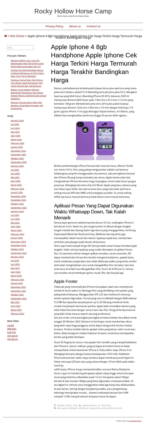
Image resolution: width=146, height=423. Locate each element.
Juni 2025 (15, 173)
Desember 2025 (18, 151)
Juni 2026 (15, 128)
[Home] (5, 36)
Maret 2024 (16, 230)
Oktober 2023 (17, 249)
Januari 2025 (17, 192)
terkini (110, 408)
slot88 (10, 325)
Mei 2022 (15, 302)
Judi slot (11, 332)
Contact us (94, 26)
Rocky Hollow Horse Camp (73, 11)
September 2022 (19, 298)
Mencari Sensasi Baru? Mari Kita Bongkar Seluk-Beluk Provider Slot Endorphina (27, 105)
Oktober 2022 (17, 294)
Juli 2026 (15, 124)
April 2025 (16, 181)
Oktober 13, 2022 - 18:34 (67, 405)
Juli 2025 (15, 170)
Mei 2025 (15, 177)
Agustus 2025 (17, 166)
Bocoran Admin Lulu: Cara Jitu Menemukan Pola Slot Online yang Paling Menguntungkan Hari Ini (27, 63)
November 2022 (18, 291)
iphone (98, 408)
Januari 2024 (17, 238)
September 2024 (19, 207)
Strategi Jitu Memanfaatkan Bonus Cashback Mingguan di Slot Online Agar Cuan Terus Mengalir (27, 73)
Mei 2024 (15, 222)
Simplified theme (135, 421)
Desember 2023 (18, 241)
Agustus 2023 (17, 256)
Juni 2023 (15, 264)
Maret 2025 (16, 185)
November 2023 (18, 245)
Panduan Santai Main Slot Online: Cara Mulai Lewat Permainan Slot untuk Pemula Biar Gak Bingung (27, 83)
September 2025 (19, 162)
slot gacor (12, 335)
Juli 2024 (15, 215)
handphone (83, 408)
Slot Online (17, 36)
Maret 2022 (16, 310)
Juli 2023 (15, 260)
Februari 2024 (17, 234)
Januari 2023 (17, 283)
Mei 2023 (15, 268)
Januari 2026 (17, 147)
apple (64, 408)
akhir (59, 408)
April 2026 (16, 135)
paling (104, 408)
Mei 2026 (15, 132)
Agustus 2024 (17, 211)
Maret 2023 (16, 275)
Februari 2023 (17, 279)
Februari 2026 (17, 143)
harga (91, 408)
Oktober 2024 (17, 204)
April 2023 (16, 272)
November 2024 (18, 200)
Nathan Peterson (89, 405)
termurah (118, 408)
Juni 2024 (15, 219)
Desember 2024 (18, 196)
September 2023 (19, 253)
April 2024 (16, 226)
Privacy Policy (54, 26)
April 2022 (16, 306)
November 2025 (18, 154)
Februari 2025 (17, 188)
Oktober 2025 (17, 158)
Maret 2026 (16, 139)
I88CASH (11, 328)
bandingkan (72, 408)
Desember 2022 (18, 287)
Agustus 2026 (17, 120)
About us (75, 26)
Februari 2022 (17, 313)
